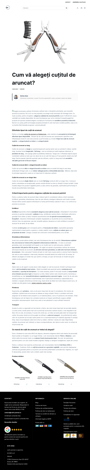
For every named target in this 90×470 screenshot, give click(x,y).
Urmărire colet (68, 405)
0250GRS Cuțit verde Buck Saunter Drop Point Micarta (67, 377)
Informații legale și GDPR (43, 419)
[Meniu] (85, 8)
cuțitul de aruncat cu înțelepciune (35, 134)
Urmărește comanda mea (12, 416)
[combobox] (44, 8)
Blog (36, 402)
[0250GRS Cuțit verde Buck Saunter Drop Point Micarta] (67, 366)
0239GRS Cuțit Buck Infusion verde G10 (22, 378)
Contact (67, 2)
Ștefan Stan (24, 96)
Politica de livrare (40, 405)
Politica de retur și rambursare (45, 411)
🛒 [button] (27, 384)
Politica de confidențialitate (44, 408)
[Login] (77, 8)
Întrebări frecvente (69, 402)
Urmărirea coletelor (79, 2)
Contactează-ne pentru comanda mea (16, 418)
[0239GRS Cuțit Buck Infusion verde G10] (22, 366)
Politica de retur (69, 411)
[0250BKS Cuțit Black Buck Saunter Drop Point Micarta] (44, 366)
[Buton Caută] (66, 8)
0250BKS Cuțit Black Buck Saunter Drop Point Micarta (45, 377)
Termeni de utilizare (70, 408)
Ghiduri (22, 89)
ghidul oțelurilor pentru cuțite (41, 283)
